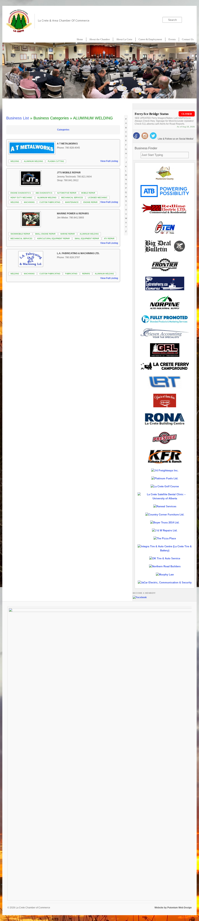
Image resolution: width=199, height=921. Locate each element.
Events (172, 39)
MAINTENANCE (72, 202)
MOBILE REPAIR (88, 193)
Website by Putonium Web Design (173, 907)
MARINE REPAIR (67, 234)
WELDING (14, 161)
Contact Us (188, 39)
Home (80, 39)
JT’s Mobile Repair (69, 172)
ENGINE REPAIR (90, 202)
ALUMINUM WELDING (33, 161)
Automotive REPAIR (66, 193)
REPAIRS (86, 274)
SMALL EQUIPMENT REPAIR (87, 239)
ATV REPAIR (109, 239)
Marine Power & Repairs (73, 213)
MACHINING (29, 202)
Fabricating (71, 274)
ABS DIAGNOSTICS (44, 193)
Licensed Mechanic (97, 198)
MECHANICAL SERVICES (72, 198)
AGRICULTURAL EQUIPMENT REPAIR (53, 239)
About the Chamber (99, 39)
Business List (17, 118)
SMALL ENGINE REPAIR (45, 234)
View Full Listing (109, 161)
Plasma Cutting (56, 161)
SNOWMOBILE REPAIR (20, 234)
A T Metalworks (67, 143)
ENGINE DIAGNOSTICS (20, 193)
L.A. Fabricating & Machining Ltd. (78, 253)
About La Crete (124, 39)
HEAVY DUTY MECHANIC (21, 198)
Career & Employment (150, 39)
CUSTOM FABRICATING (49, 202)
